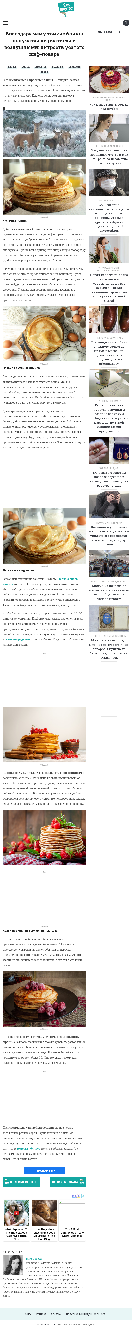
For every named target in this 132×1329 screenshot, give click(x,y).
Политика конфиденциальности (86, 1314)
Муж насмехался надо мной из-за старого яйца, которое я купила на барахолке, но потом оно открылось (109, 648)
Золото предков (109, 468)
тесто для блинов (28, 1148)
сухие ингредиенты (18, 639)
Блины (12, 66)
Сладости (75, 66)
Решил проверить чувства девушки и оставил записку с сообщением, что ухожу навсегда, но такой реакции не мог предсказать (109, 418)
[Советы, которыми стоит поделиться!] (66, 8)
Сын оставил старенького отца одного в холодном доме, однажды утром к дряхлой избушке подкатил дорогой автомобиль (109, 218)
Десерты (40, 66)
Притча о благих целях (109, 146)
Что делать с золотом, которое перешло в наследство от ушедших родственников (109, 479)
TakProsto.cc (48, 1324)
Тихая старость (109, 200)
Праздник (57, 66)
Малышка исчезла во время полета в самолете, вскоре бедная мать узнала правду (109, 592)
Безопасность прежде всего (109, 581)
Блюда (25, 66)
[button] (4, 108)
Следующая (65, 1182)
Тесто (44, 71)
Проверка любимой (109, 401)
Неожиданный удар (109, 522)
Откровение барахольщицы (109, 636)
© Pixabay (44, 1029)
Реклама (56, 1314)
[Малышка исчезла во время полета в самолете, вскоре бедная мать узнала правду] (109, 565)
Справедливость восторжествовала (109, 269)
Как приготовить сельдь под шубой (109, 106)
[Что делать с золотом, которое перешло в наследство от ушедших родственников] (109, 451)
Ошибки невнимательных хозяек (109, 99)
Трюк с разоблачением (109, 338)
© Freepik (44, 217)
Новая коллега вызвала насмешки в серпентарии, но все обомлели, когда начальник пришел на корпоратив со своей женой (109, 287)
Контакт (41, 1314)
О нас (28, 1314)
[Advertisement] (44, 479)
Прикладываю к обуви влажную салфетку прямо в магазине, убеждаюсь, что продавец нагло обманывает (109, 353)
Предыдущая (24, 1182)
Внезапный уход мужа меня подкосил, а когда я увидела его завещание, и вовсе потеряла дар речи (109, 535)
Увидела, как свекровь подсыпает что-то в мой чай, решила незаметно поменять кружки (109, 156)
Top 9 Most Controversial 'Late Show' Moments (72, 1232)
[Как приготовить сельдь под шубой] (109, 81)
